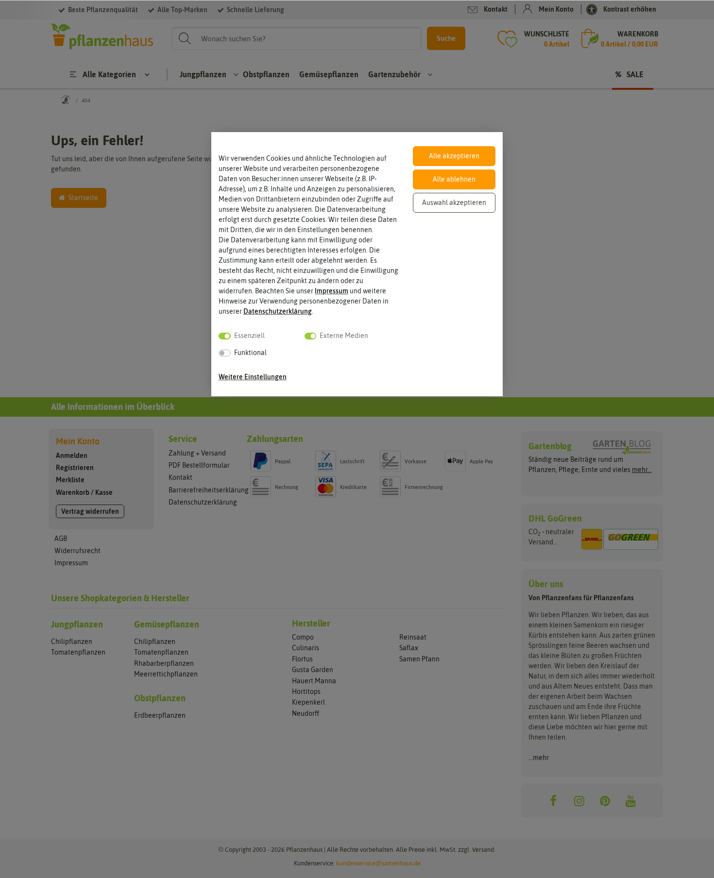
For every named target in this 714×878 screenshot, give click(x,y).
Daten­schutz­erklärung (277, 311)
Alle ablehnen (454, 179)
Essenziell (249, 335)
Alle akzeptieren (454, 156)
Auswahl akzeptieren (454, 202)
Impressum (331, 291)
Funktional (250, 352)
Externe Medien (344, 335)
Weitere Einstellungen (253, 377)
